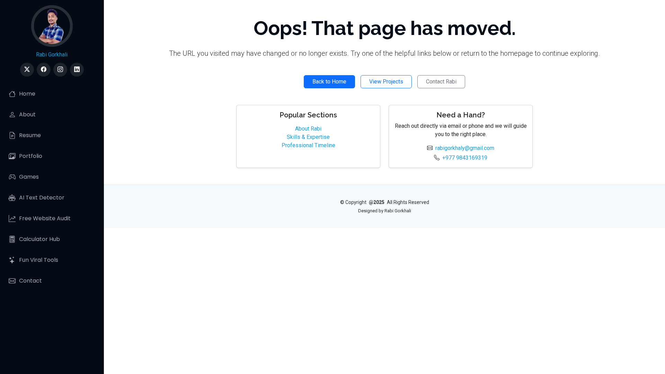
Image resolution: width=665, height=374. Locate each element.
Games (29, 177)
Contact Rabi (441, 81)
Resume (30, 135)
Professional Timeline (308, 145)
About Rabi (308, 128)
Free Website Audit (45, 218)
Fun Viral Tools (38, 260)
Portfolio (30, 156)
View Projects (386, 81)
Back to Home (329, 81)
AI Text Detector (41, 198)
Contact (30, 281)
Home (27, 94)
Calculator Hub (39, 239)
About (27, 114)
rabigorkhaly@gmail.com (464, 148)
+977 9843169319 (464, 157)
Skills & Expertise (308, 137)
